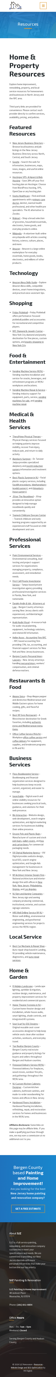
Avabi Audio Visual (21, 622)
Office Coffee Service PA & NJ (26, 733)
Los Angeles (30, 889)
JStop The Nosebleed (23, 496)
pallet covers (29, 840)
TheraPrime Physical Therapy (26, 436)
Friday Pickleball (20, 312)
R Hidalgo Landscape (22, 986)
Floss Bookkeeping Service (25, 773)
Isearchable (18, 796)
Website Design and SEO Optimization (27, 1367)
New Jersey (23, 885)
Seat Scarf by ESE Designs (25, 1023)
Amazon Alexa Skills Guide (24, 282)
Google (15, 161)
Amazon (16, 248)
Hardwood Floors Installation (26, 1102)
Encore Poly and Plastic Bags (26, 833)
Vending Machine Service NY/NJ (27, 371)
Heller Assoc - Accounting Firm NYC (29, 637)
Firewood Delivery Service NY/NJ (28, 1064)
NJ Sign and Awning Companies (27, 893)
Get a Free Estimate (28, 1208)
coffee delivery (19, 741)
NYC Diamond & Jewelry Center (27, 331)
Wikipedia (17, 233)
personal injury (28, 663)
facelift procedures (21, 484)
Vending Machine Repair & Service (28, 389)
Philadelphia (36, 885)
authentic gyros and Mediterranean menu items (27, 726)
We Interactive (19, 815)
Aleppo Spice (18, 696)
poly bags (17, 840)
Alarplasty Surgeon (21, 458)
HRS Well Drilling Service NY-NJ (27, 912)
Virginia (15, 889)
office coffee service (33, 737)
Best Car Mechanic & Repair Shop (28, 946)
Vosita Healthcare (21, 195)
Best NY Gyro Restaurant (24, 715)
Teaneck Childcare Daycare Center (29, 515)
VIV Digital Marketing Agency (26, 852)
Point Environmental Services (26, 555)
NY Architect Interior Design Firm (28, 875)
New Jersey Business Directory (27, 143)
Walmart (16, 218)
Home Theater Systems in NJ (26, 1004)
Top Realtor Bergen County (25, 1046)
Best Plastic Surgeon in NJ (25, 477)
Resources (38, 1364)
